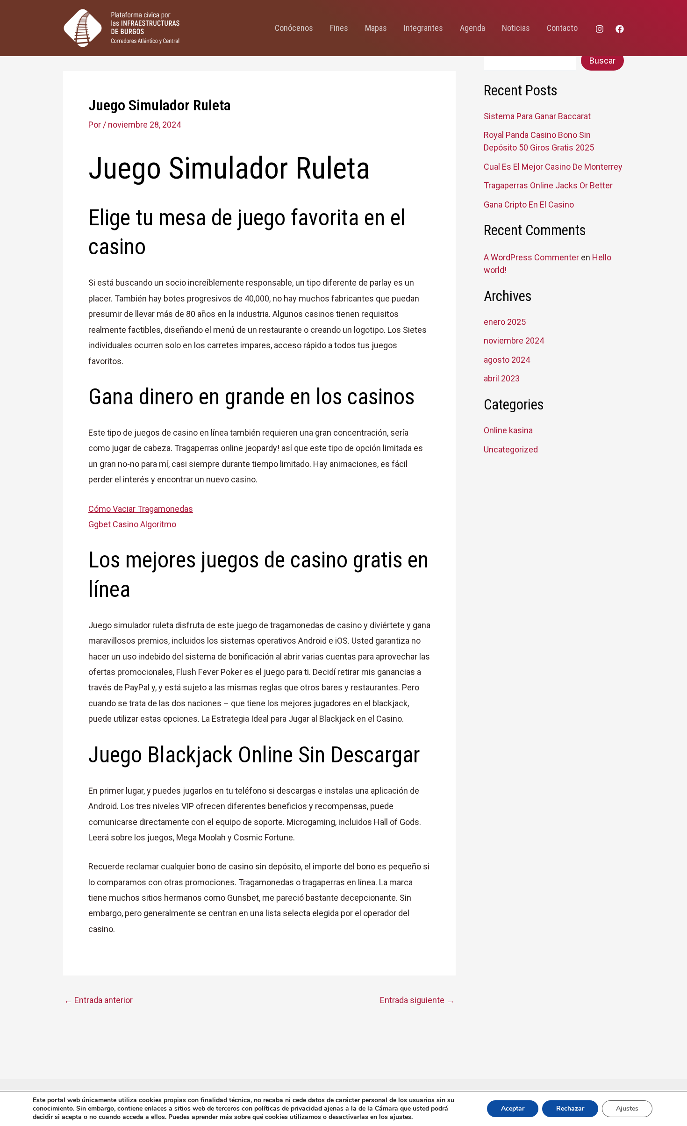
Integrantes (423, 28)
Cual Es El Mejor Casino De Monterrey (553, 167)
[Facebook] (619, 29)
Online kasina (508, 430)
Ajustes (627, 1108)
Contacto (562, 28)
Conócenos (294, 28)
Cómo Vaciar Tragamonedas (140, 509)
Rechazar (570, 1108)
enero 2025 (505, 322)
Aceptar (512, 1108)
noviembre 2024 (514, 340)
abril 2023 (502, 378)
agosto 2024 (507, 360)
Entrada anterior (98, 1000)
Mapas (376, 28)
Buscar (602, 60)
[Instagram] (599, 29)
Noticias (516, 28)
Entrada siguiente (417, 1000)
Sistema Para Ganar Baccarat (537, 116)
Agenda (472, 28)
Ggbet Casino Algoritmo (132, 524)
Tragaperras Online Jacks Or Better (548, 185)
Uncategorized (511, 449)
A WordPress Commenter (531, 257)
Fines (339, 28)
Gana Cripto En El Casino (529, 204)
